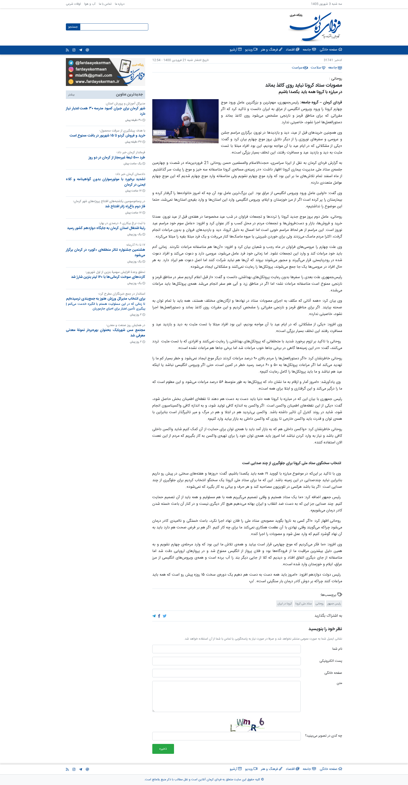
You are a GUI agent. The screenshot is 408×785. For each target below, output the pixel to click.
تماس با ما (105, 4)
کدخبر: (338, 60)
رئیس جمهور (334, 603)
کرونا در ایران (284, 603)
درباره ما (119, 4)
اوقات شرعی (73, 4)
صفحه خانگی (333, 673)
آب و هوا (89, 4)
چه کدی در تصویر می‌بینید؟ (323, 736)
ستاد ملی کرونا (303, 603)
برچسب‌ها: (328, 595)
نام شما (337, 649)
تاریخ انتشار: (200, 60)
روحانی (319, 603)
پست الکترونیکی (330, 661)
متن (339, 683)
